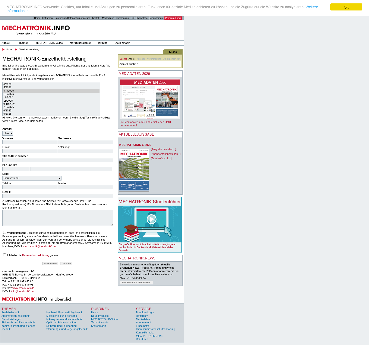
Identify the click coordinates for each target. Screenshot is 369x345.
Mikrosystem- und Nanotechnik (64, 319)
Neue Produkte (100, 315)
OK (346, 7)
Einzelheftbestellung (29, 49)
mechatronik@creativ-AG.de (39, 246)
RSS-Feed (142, 339)
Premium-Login (173, 18)
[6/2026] (51, 84)
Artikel (132, 59)
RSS (133, 18)
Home (37, 18)
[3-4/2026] (51, 90)
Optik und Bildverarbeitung (61, 322)
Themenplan (122, 18)
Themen (23, 42)
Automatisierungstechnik (15, 315)
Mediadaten (108, 18)
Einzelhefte (142, 325)
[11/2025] (51, 100)
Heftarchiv (47, 18)
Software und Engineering (61, 325)
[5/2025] (51, 113)
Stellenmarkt (122, 42)
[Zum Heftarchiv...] (161, 158)
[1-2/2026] (51, 94)
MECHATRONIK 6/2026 (135, 145)
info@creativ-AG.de (22, 291)
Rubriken (100, 309)
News (94, 312)
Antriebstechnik (10, 312)
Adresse (141, 59)
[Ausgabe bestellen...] (163, 149)
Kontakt (96, 18)
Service (143, 309)
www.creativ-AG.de (23, 288)
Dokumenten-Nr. (171, 59)
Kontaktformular (145, 332)
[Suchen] (150, 51)
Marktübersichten (80, 42)
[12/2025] (51, 97)
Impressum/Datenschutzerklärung (72, 18)
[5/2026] (51, 87)
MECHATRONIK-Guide (49, 42)
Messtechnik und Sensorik (61, 315)
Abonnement (156, 18)
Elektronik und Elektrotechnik (18, 322)
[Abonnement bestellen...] (165, 154)
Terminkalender (100, 322)
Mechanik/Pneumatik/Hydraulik (64, 312)
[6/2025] (51, 110)
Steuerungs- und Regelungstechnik (67, 329)
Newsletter (142, 18)
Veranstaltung (154, 59)
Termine (102, 42)
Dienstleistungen (11, 319)
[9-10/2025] (51, 104)
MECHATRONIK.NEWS (149, 336)
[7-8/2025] (51, 107)
